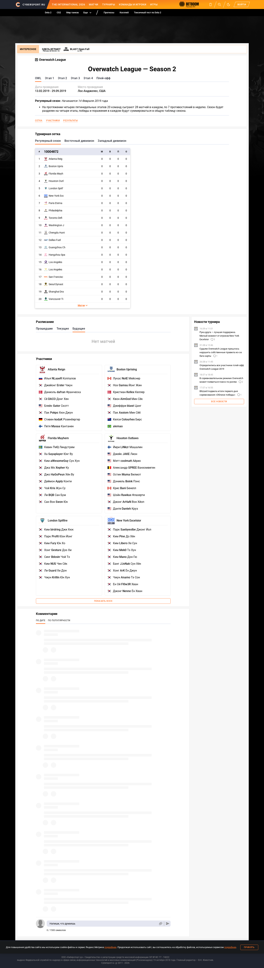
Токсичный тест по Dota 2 (147, 12)
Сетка (38, 120)
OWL (38, 78)
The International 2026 (68, 4)
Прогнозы (109, 12)
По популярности (59, 620)
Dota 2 (48, 12)
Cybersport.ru (107, 963)
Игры (154, 4)
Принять (249, 947)
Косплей (124, 12)
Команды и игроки (132, 4)
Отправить (167, 923)
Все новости (219, 401)
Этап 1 (49, 78)
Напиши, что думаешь (62, 923)
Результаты (70, 120)
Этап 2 (62, 78)
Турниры (108, 4)
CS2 (59, 12)
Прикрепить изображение (160, 923)
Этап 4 (88, 78)
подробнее (110, 947)
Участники (53, 120)
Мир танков (72, 12)
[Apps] (210, 4)
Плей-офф (103, 78)
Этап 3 (75, 78)
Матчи (93, 4)
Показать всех (103, 601)
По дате (40, 620)
